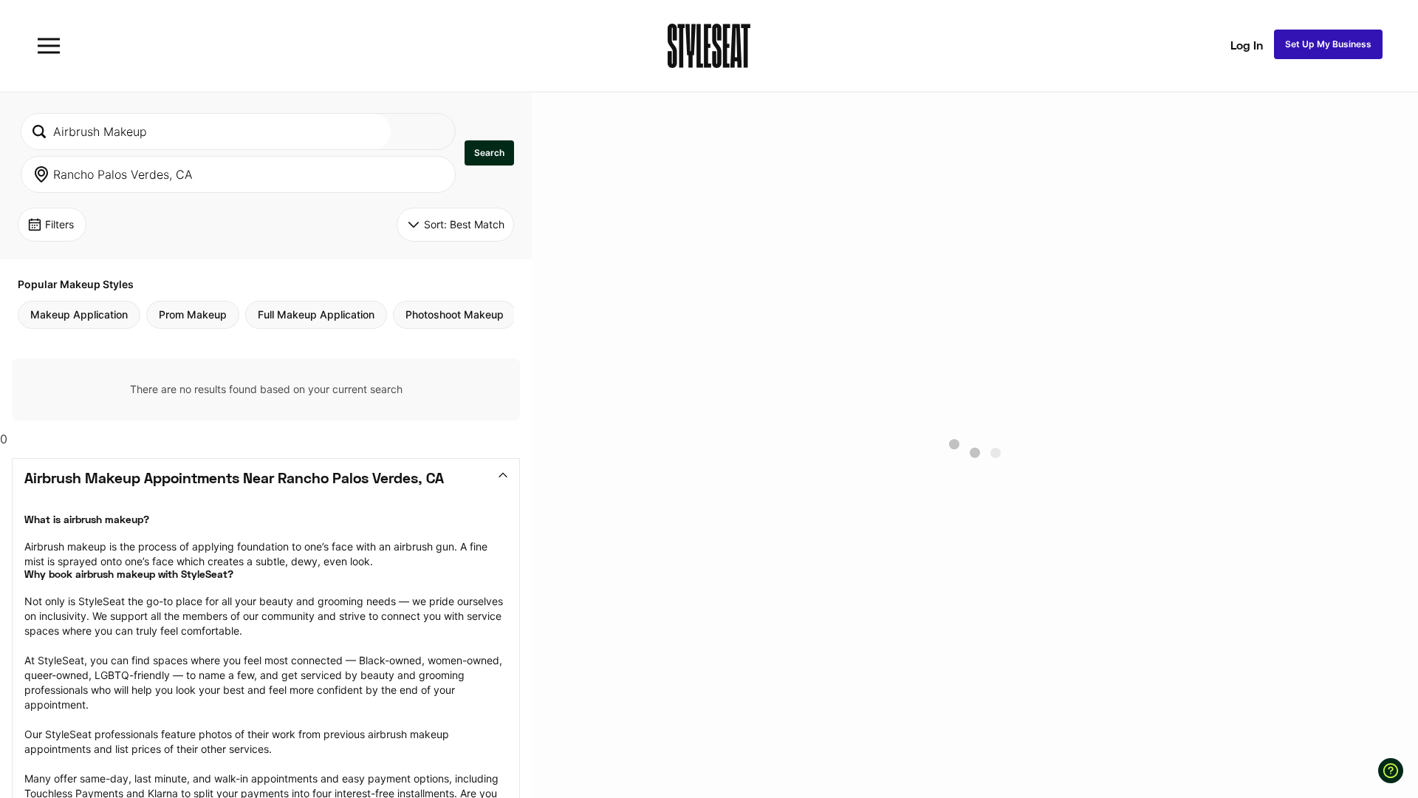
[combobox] (206, 131)
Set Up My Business (1328, 44)
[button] (489, 153)
